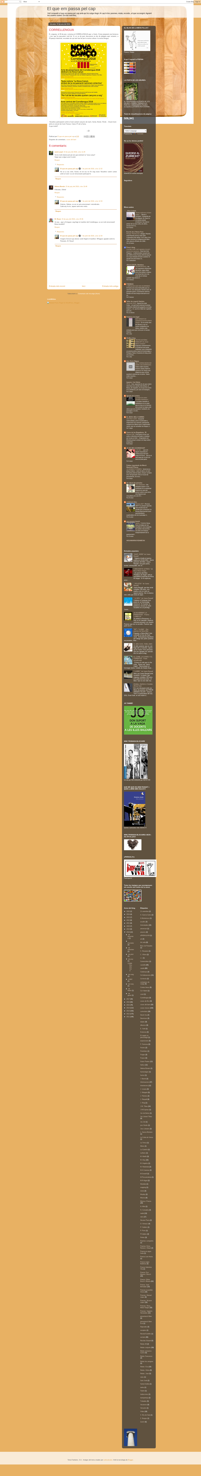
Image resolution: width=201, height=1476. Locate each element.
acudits (142, 922)
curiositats (143, 1011)
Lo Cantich (143, 1149)
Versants (143, 1408)
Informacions (144, 1082)
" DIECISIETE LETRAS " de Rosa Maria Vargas (143, 570)
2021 (128, 923)
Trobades (143, 1401)
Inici (83, 286)
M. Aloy (142, 1160)
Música (142, 1198)
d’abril (130, 979)
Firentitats (143, 1051)
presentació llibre (146, 1316)
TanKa (137, 523)
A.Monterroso (144, 918)
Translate (140, 134)
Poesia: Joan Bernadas (144, 1286)
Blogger (130, 1460)
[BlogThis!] (87, 136)
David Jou (143, 1015)
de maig (131, 974)
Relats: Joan (144, 1373)
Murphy (142, 1194)
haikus (142, 1065)
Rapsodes (143, 1327)
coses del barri (71, 139)
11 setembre (144, 911)
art (141, 939)
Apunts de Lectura (133, 396)
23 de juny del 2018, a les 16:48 (76, 186)
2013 (128, 1011)
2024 (128, 914)
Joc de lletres (144, 1113)
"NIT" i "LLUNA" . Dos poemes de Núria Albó (141, 630)
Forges (142, 1054)
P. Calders (143, 1227)
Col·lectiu (143, 979)
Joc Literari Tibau (146, 1116)
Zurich (142, 1422)
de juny (130, 959)
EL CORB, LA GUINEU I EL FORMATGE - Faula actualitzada (143, 658)
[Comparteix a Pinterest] (94, 136)
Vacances (143, 1404)
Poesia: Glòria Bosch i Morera (145, 1280)
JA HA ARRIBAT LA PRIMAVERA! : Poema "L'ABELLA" (141, 614)
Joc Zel (142, 1122)
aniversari (143, 928)
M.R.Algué (143, 1180)
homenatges (144, 1072)
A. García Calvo (145, 915)
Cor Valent (143, 991)
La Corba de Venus (146, 1137)
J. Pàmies (143, 1096)
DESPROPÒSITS (141, 267)
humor (142, 1075)
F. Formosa (144, 1044)
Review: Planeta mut (133, 234)
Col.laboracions (145, 975)
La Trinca (143, 1143)
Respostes (60, 164)
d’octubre (131, 943)
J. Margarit (143, 1092)
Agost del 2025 (131, 303)
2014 (128, 1008)
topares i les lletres (133, 382)
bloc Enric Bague (132, 361)
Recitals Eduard (145, 1340)
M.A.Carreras (144, 1170)
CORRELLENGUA (130, 967)
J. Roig (142, 1103)
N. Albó (142, 1206)
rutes (142, 1377)
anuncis (143, 932)
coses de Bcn (145, 1001)
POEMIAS (130, 284)
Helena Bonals (60, 186)
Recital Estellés (145, 1334)
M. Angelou (144, 1163)
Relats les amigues (146, 1361)
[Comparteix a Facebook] (91, 136)
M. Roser (58, 219)
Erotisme (143, 1032)
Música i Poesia (145, 1201)
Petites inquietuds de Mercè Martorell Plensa (136, 466)
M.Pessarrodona (145, 1177)
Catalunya (143, 972)
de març (131, 984)
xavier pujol (59, 152)
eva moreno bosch (133, 521)
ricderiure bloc (131, 502)
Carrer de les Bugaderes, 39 (136, 432)
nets (141, 1217)
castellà (143, 965)
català (142, 968)
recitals (142, 1337)
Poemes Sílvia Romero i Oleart (145, 1247)
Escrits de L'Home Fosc (135, 232)
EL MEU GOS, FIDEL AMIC (143, 644)
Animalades (144, 925)
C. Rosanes (144, 951)
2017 (128, 999)
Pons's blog (130, 247)
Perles (142, 1237)
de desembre (130, 936)
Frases (142, 1058)
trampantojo (144, 1398)
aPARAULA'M (145, 935)
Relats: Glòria (144, 1370)
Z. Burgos (143, 1418)
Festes (142, 1048)
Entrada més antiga (110, 286)
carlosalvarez (108, 1460)
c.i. (141, 958)
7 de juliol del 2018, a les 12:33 (91, 201)
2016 (128, 1002)
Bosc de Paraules (146, 946)
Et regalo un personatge (144, 1036)
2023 (128, 917)
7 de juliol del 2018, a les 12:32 (91, 169)
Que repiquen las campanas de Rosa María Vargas (143, 320)
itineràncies (144, 1085)
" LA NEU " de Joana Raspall (143, 598)
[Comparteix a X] (89, 136)
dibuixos (143, 1025)
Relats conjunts (145, 1347)
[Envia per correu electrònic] (85, 136)
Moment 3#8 (130, 434)
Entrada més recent (57, 286)
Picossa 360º (139, 504)
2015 (128, 1005)
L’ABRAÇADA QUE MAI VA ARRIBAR (138, 286)
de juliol (130, 954)
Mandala (143, 1184)
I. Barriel (143, 1079)
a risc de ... (138, 450)
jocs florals (144, 1125)
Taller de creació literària (135, 301)
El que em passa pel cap (71, 8)
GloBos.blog (131, 338)
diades (142, 1022)
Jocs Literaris (144, 1129)
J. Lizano (143, 1089)
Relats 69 (143, 1344)
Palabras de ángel (132, 317)
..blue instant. (131, 211)
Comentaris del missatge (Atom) (89, 294)
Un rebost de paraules (134, 483)
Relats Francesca (146, 1356)
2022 (128, 920)
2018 (128, 932)
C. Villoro (143, 954)
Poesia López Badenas (144, 1263)
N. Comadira (144, 1210)
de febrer (130, 989)
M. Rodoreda (144, 1167)
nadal (142, 1213)
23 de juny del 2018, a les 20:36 (72, 219)
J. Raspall (143, 1099)
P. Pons (143, 1230)
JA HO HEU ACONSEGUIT (135, 448)
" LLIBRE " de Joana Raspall (143, 671)
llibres (142, 1146)
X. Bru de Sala (145, 1415)
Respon (57, 160)
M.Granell (143, 1174)
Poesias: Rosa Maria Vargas (145, 1307)
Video (142, 1411)
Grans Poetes (145, 1061)
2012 (128, 1014)
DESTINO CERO (131, 419)
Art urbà (143, 942)
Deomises (143, 1018)
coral (142, 994)
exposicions (144, 1041)
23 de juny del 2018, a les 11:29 (74, 152)
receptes (143, 1330)
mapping (143, 1187)
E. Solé (142, 1029)
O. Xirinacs (144, 1224)
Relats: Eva (144, 1367)
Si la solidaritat (140, 485)
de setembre (131, 949)
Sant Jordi (143, 1380)
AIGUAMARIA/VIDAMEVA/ (135, 540)
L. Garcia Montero (146, 1132)
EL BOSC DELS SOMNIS (135, 417)
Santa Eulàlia (144, 1384)
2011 (128, 1017)
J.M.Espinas (144, 1110)
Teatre (142, 1391)
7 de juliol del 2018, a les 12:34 (91, 236)
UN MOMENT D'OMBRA (134, 469)
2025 (128, 911)
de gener (130, 994)
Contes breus (144, 987)
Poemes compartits (146, 1241)
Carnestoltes (144, 961)
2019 (128, 929)
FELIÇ (128, 384)
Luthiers (143, 1153)
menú (142, 1191)
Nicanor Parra (144, 1220)
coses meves (144, 1008)
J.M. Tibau (143, 1106)
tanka (142, 1387)
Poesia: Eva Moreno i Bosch (145, 1273)
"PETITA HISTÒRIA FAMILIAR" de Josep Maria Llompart (141, 342)
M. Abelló (143, 1156)
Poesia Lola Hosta (146, 1256)
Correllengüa (144, 998)
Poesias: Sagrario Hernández (146, 1312)
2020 (128, 926)
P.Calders (143, 1234)
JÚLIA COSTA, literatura (135, 265)
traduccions (144, 1394)
